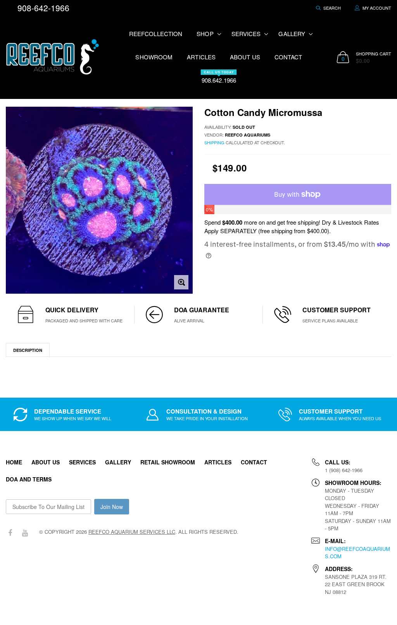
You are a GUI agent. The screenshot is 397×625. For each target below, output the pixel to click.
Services (82, 462)
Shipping (214, 142)
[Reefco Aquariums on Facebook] (10, 533)
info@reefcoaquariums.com (357, 552)
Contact (288, 57)
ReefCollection (155, 33)
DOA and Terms (29, 479)
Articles (201, 57)
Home (14, 462)
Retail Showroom (167, 462)
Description (27, 350)
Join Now (111, 507)
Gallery (118, 462)
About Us (245, 57)
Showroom (154, 57)
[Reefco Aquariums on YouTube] (24, 533)
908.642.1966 (219, 77)
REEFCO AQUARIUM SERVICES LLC (131, 531)
